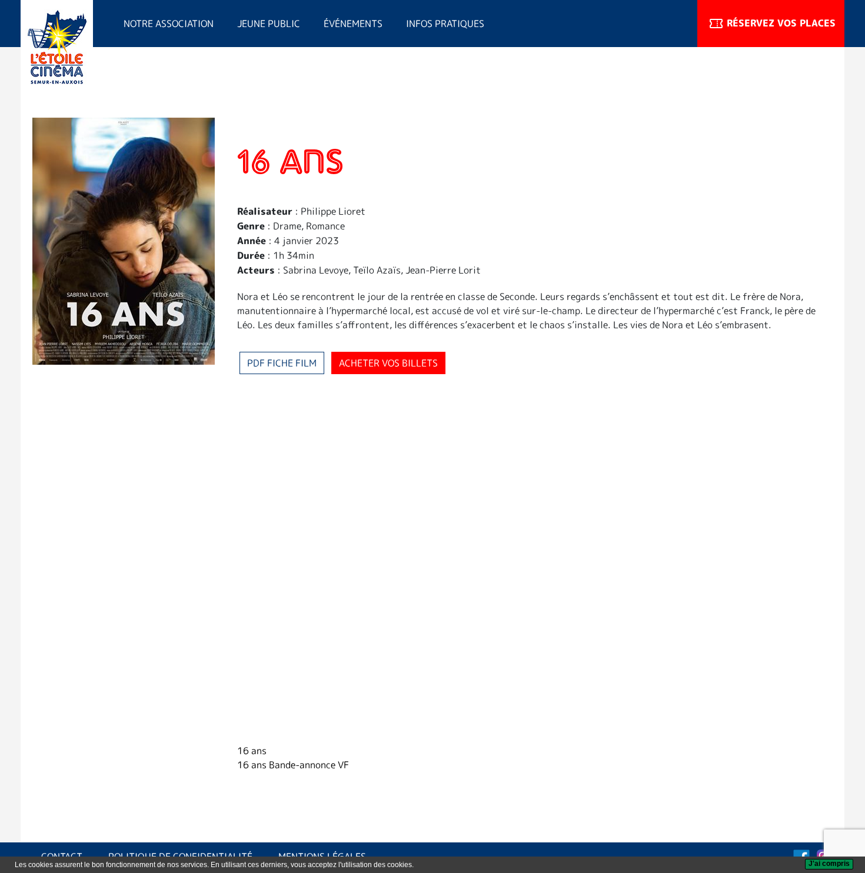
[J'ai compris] (829, 864)
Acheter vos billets (388, 362)
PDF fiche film (282, 362)
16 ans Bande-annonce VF (293, 764)
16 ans (252, 750)
